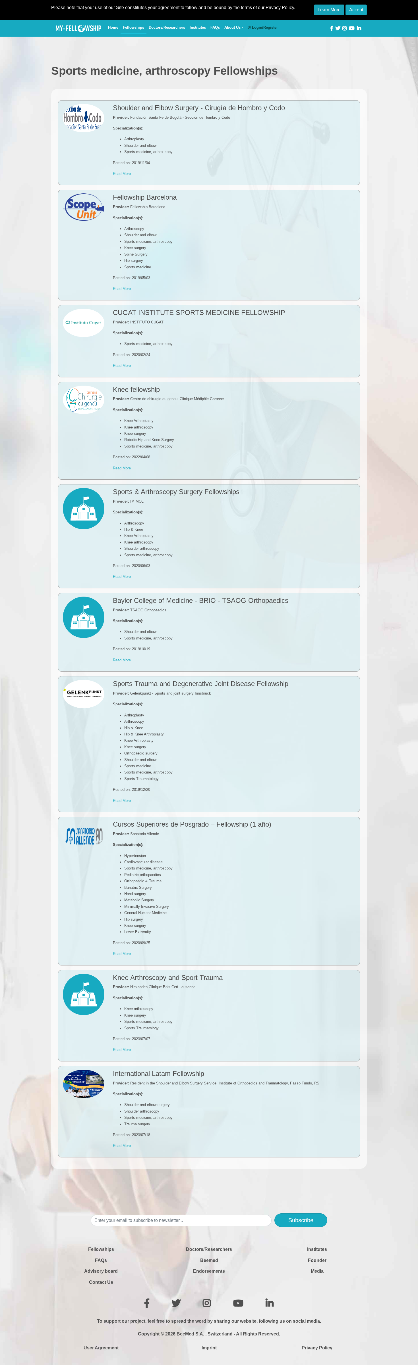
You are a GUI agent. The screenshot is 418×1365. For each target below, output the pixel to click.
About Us (232, 27)
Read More (122, 174)
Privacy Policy (317, 1347)
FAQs (215, 27)
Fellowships (133, 27)
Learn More (329, 9)
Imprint (209, 1347)
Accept (356, 9)
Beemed (209, 1260)
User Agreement (101, 1347)
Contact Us (101, 1282)
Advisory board (101, 1271)
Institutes (198, 27)
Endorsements (209, 1271)
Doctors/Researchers (167, 27)
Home (114, 27)
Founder (317, 1260)
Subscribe (300, 1220)
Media (317, 1271)
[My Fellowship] (78, 28)
